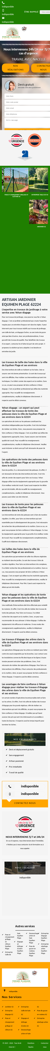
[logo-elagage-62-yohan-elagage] (15, 32)
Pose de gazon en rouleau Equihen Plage (32, 951)
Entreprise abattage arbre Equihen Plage (45, 948)
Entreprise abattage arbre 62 (42, 1022)
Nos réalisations (15, 68)
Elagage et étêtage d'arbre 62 (25, 1022)
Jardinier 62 (9, 1007)
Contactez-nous (45, 1045)
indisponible (30, 786)
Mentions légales (30, 1045)
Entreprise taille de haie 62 (25, 1011)
